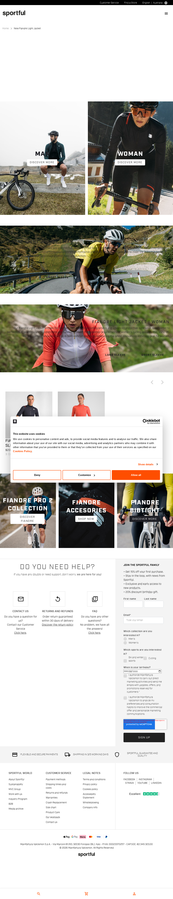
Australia (158, 3)
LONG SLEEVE (20, 277)
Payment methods (55, 779)
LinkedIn (156, 783)
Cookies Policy (22, 451)
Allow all (136, 475)
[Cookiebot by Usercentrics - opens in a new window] (145, 421)
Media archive (16, 809)
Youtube (142, 783)
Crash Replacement (56, 802)
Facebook (129, 779)
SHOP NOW (86, 519)
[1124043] (28, 415)
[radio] (143, 639)
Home (5, 28)
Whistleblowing (91, 802)
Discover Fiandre (27, 519)
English (146, 3)
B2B (11, 804)
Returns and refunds (57, 793)
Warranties (51, 798)
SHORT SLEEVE (57, 277)
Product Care (53, 812)
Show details (145, 464)
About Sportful (16, 779)
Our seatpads (53, 817)
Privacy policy (90, 784)
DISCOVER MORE (42, 162)
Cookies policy (90, 789)
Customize (84, 475)
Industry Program (18, 799)
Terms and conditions (94, 779)
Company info (90, 807)
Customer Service (109, 3)
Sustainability (16, 784)
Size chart (51, 807)
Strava (129, 783)
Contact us (51, 822)
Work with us (15, 794)
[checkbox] (143, 641)
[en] (15, 13)
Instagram (145, 779)
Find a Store (130, 3)
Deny (37, 475)
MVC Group (15, 789)
